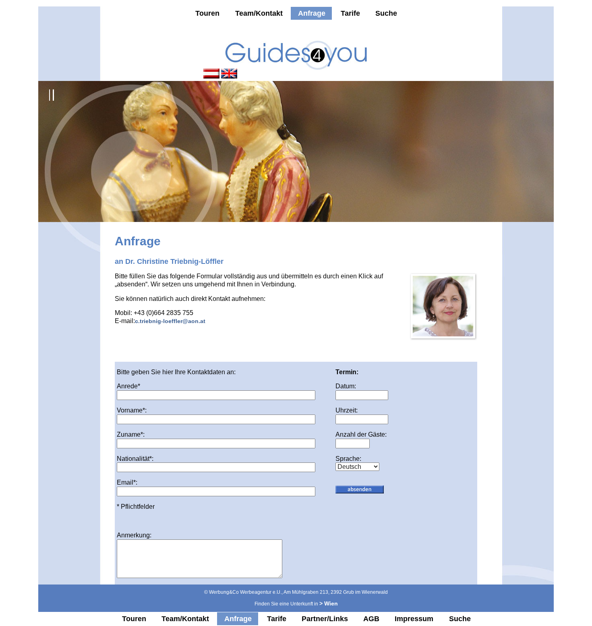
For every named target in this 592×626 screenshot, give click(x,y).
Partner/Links (325, 619)
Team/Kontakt (259, 13)
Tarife (350, 13)
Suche (386, 13)
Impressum (414, 619)
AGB (371, 619)
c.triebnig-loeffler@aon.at (170, 321)
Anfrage (311, 13)
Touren (207, 13)
